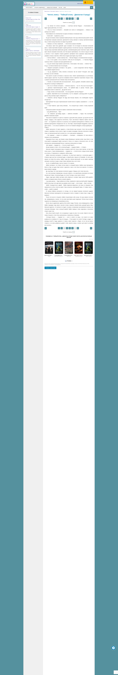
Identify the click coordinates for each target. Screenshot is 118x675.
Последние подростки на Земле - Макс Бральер (33, 19)
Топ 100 (60, 7)
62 (77, 18)
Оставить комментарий (50, 267)
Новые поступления (52, 7)
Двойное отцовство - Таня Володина (32, 50)
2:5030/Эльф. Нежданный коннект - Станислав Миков (33, 38)
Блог (65, 7)
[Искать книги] (91, 7)
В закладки (80, 3)
